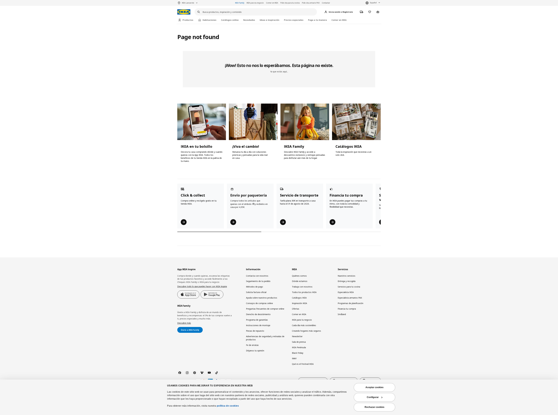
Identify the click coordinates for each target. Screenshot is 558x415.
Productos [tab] (188, 20)
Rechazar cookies (374, 407)
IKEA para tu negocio (255, 3)
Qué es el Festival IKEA (303, 364)
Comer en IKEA (272, 3)
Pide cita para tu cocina (290, 3)
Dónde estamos (299, 281)
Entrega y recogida (346, 281)
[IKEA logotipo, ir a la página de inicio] (183, 12)
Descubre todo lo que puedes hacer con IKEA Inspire (202, 286)
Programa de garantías (257, 319)
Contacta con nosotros (257, 275)
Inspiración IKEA (299, 303)
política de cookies (228, 406)
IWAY (294, 358)
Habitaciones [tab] (209, 20)
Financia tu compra (347, 308)
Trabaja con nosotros (302, 286)
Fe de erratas (252, 345)
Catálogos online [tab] (230, 20)
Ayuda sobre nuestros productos (261, 297)
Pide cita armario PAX (311, 3)
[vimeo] (201, 372)
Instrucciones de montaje (258, 325)
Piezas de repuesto (255, 330)
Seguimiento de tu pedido (258, 281)
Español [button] (373, 2)
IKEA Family (239, 3)
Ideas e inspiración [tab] (269, 20)
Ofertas (295, 308)
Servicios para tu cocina (349, 286)
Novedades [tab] (249, 20)
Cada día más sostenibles (304, 325)
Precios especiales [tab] (293, 20)
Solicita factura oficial (256, 292)
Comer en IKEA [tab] (339, 20)
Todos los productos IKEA (304, 292)
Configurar (373, 397)
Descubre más (184, 323)
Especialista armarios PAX (350, 297)
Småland (342, 314)
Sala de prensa (299, 341)
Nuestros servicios (346, 275)
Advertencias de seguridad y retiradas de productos (265, 338)
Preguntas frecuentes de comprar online (265, 308)
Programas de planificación (350, 303)
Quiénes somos (299, 275)
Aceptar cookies (374, 387)
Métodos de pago (254, 286)
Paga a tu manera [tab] (317, 20)
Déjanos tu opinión (255, 350)
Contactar (326, 3)
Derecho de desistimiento (258, 314)
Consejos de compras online (259, 303)
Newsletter (297, 336)
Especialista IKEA (346, 292)
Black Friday (297, 353)
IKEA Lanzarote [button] (188, 3)
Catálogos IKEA (299, 297)
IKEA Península (299, 347)
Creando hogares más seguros (306, 330)
